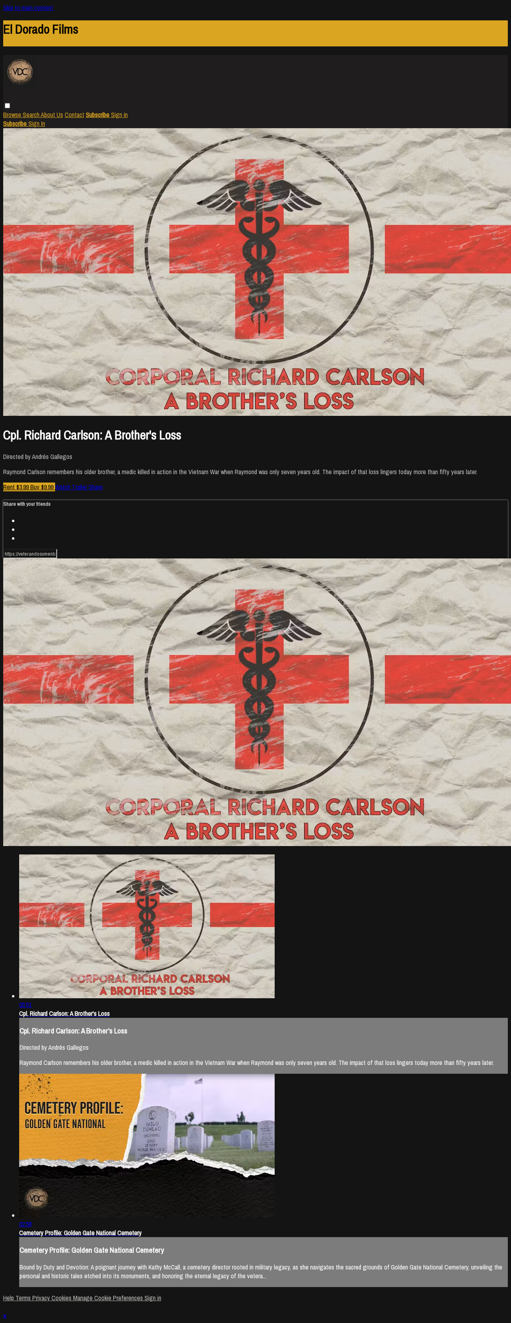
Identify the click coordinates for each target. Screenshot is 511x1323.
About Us (52, 114)
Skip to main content (28, 7)
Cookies (62, 1297)
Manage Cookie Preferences (109, 1297)
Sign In (36, 123)
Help (9, 1297)
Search (32, 114)
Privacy (41, 1297)
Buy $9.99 (42, 487)
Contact (74, 114)
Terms (24, 1297)
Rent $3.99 (16, 487)
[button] (7, 105)
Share (96, 487)
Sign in (119, 114)
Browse (13, 114)
